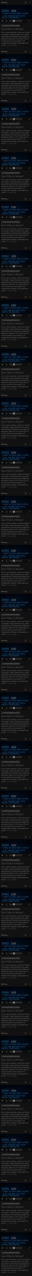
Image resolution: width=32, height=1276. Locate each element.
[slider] (18, 1274)
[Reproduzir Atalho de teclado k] (3, 1274)
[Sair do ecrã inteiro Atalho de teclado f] (29, 1274)
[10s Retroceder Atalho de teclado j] (7, 1274)
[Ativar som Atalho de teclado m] (10, 1274)
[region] (16, 638)
